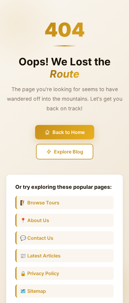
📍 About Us (34, 220)
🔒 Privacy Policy (39, 273)
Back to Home (68, 132)
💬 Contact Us (36, 238)
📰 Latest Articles (40, 256)
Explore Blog (68, 152)
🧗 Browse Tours (39, 203)
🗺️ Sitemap (33, 291)
